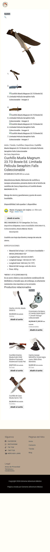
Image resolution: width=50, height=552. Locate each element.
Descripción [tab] (13, 232)
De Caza (7, 154)
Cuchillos (20, 145)
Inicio (6, 145)
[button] (5, 17)
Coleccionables (10, 229)
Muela (19, 229)
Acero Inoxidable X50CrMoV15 (33, 226)
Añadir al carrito (13, 218)
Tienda (12, 145)
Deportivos (29, 145)
